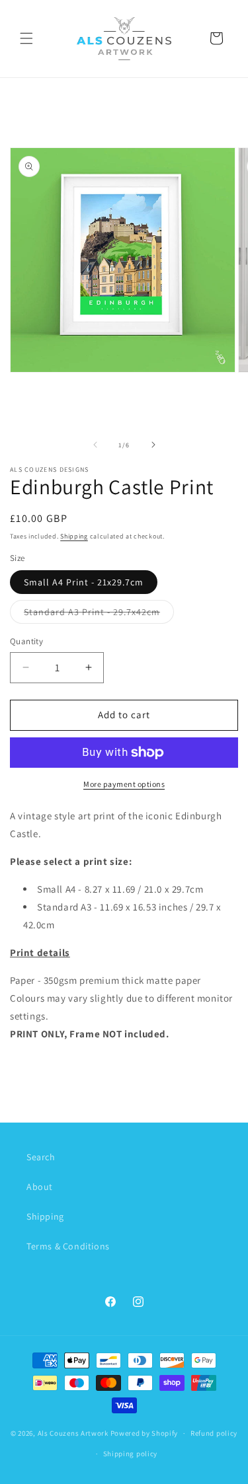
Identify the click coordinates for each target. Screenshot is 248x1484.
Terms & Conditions (68, 1246)
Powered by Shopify (144, 1433)
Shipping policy (130, 1453)
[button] (26, 38)
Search (41, 1157)
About (39, 1187)
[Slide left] (95, 444)
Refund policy (213, 1433)
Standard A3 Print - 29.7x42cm (99, 614)
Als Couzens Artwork (73, 1433)
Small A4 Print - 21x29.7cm (84, 582)
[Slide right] (153, 444)
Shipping (74, 536)
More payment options (124, 784)
